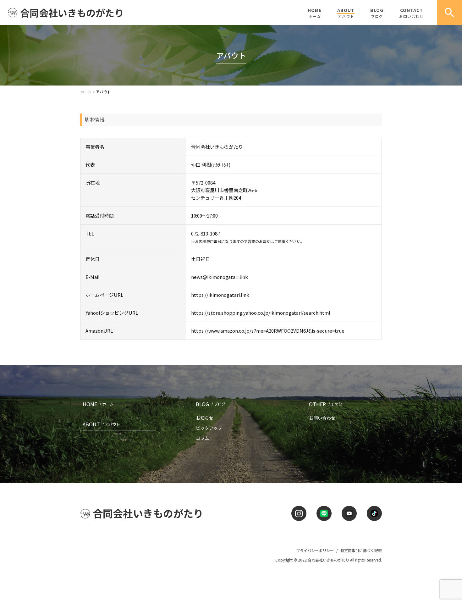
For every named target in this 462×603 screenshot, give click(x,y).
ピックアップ (209, 428)
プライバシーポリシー (315, 550)
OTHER (325, 404)
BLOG (376, 13)
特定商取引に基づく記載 (361, 550)
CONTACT (411, 13)
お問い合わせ (322, 418)
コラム (202, 438)
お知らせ (204, 418)
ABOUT (346, 13)
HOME (315, 13)
